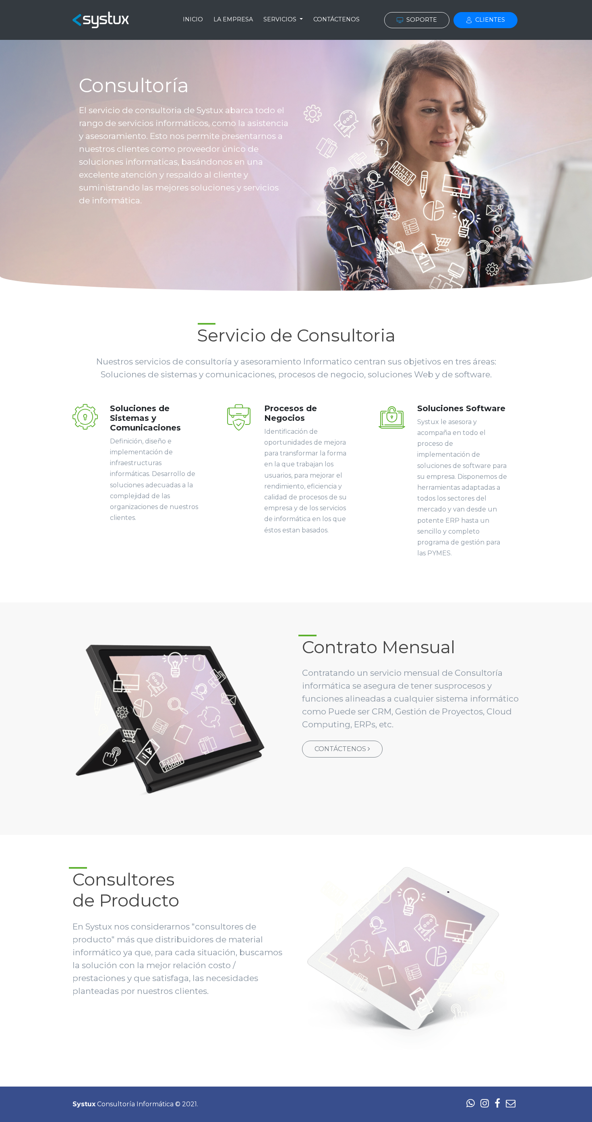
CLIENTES (489, 19)
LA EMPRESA (233, 19)
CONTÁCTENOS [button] (341, 749)
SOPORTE (421, 19)
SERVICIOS (280, 19)
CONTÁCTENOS (336, 19)
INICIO (193, 19)
